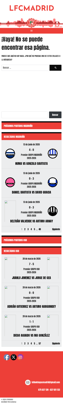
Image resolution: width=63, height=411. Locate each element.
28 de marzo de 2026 (32, 258)
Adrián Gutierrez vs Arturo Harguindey (31, 306)
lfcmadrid (31, 9)
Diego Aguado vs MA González (31, 335)
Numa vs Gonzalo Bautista (31, 163)
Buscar (55, 115)
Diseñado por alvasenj (8, 402)
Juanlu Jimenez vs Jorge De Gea (31, 277)
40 (40, 229)
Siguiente (56, 229)
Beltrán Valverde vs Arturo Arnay (31, 221)
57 (40, 343)
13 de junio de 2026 (31, 144)
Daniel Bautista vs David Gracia (31, 192)
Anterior (6, 229)
